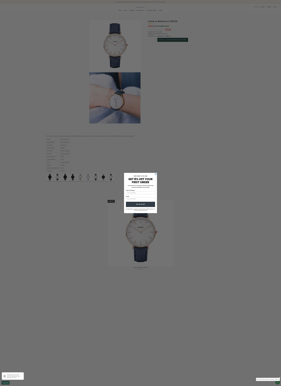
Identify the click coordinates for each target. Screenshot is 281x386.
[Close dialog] (155, 174)
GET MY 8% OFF (140, 204)
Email (127, 196)
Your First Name (130, 190)
